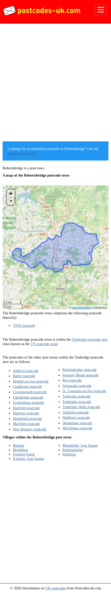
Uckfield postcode (75, 412)
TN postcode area (43, 344)
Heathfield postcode (27, 418)
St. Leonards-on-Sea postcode (84, 391)
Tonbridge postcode (76, 402)
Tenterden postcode (76, 396)
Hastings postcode (26, 413)
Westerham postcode (77, 423)
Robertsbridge (72, 450)
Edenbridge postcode (28, 397)
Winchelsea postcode (77, 428)
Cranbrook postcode (27, 386)
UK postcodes (55, 588)
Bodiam (18, 445)
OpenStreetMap (81, 307)
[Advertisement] (55, 84)
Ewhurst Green (24, 454)
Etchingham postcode (28, 402)
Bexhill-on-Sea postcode (31, 381)
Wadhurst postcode (76, 417)
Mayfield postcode (26, 424)
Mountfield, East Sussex (80, 445)
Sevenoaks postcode (76, 386)
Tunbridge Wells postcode (81, 407)
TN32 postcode (24, 325)
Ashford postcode (25, 371)
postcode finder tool (22, 153)
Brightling (20, 450)
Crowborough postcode (30, 392)
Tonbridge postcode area (89, 339)
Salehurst (69, 454)
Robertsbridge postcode (79, 370)
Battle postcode (24, 376)
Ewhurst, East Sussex (28, 459)
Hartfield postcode (26, 408)
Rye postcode (72, 380)
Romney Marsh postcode (80, 375)
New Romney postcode (29, 429)
